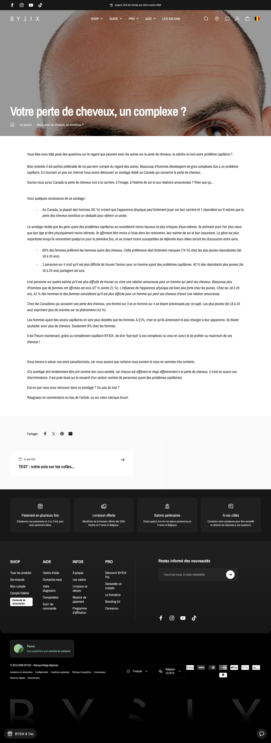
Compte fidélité (19, 593)
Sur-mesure (17, 579)
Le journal (26, 124)
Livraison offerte (104, 515)
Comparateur (50, 597)
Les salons (79, 579)
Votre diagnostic (49, 588)
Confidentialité (41, 672)
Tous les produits (20, 573)
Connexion (111, 608)
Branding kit (112, 601)
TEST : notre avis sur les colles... (46, 467)
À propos (78, 573)
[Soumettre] (230, 574)
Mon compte (17, 586)
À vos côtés (231, 515)
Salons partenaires (167, 515)
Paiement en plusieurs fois (40, 515)
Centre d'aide (51, 573)
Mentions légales (17, 677)
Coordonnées (99, 672)
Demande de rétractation (18, 601)
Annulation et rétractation (21, 672)
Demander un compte (113, 586)
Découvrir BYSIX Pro (115, 575)
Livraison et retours (80, 588)
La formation (113, 595)
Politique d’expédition (81, 672)
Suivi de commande (49, 606)
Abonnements (34, 677)
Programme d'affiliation (80, 610)
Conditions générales (60, 672)
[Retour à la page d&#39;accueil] (12, 124)
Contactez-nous (52, 579)
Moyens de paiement (79, 599)
